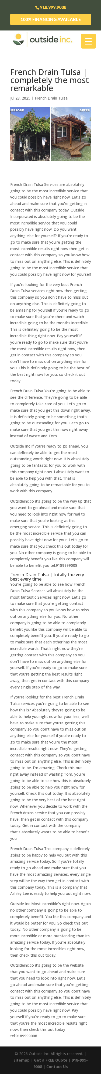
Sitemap (21, 1060)
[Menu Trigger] (88, 41)
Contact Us (57, 1066)
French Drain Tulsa (51, 98)
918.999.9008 (53, 7)
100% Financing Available (50, 19)
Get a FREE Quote (50, 1060)
